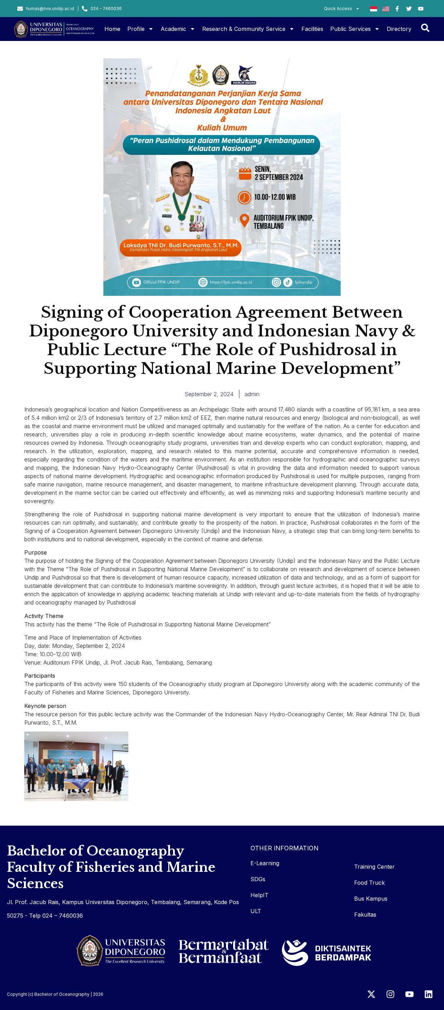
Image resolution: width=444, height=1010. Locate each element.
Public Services (350, 28)
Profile (136, 28)
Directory (399, 28)
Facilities (312, 28)
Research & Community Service (243, 28)
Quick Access (338, 8)
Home (112, 28)
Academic (173, 28)
